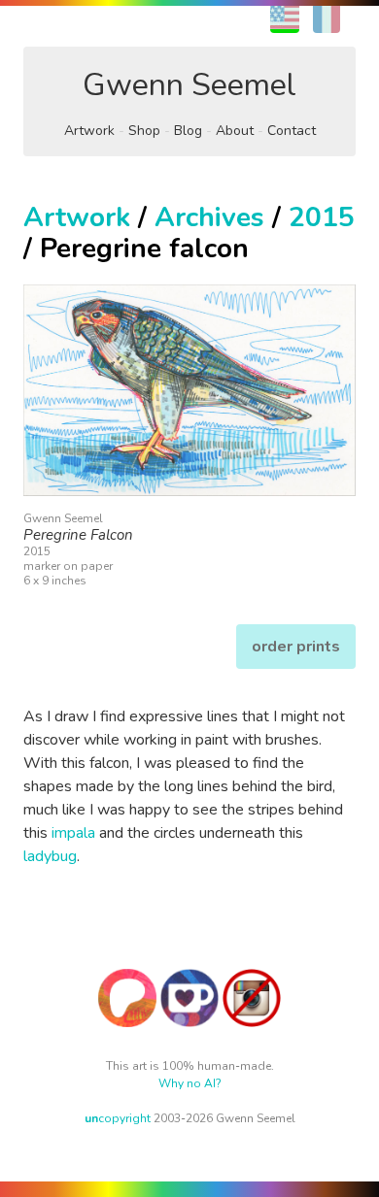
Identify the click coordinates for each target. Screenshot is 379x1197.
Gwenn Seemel (189, 85)
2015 (322, 217)
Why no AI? (190, 1083)
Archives (209, 217)
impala (73, 833)
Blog (188, 130)
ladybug (50, 856)
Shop (144, 130)
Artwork (89, 130)
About (235, 130)
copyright (118, 1118)
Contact (291, 130)
